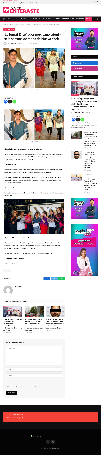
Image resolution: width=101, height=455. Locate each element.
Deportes (56, 19)
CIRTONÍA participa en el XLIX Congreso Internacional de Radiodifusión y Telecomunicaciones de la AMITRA (12, 324)
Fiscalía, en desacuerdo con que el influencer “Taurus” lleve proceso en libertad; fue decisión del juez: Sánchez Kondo (91, 182)
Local (9, 19)
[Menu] (4, 19)
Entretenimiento (68, 19)
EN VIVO (88, 19)
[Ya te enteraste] (21, 10)
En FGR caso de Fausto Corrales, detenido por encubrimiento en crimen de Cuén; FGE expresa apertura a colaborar (55, 323)
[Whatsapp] (14, 102)
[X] (10, 102)
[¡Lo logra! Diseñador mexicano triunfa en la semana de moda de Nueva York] (34, 68)
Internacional (35, 19)
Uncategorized (9, 29)
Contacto (80, 19)
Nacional (24, 19)
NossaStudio (56, 448)
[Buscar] (97, 19)
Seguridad (47, 19)
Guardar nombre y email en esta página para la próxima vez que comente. (30, 387)
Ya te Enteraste (78, 112)
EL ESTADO (75, 94)
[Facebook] (6, 102)
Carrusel (7, 271)
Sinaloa (16, 19)
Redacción (13, 43)
